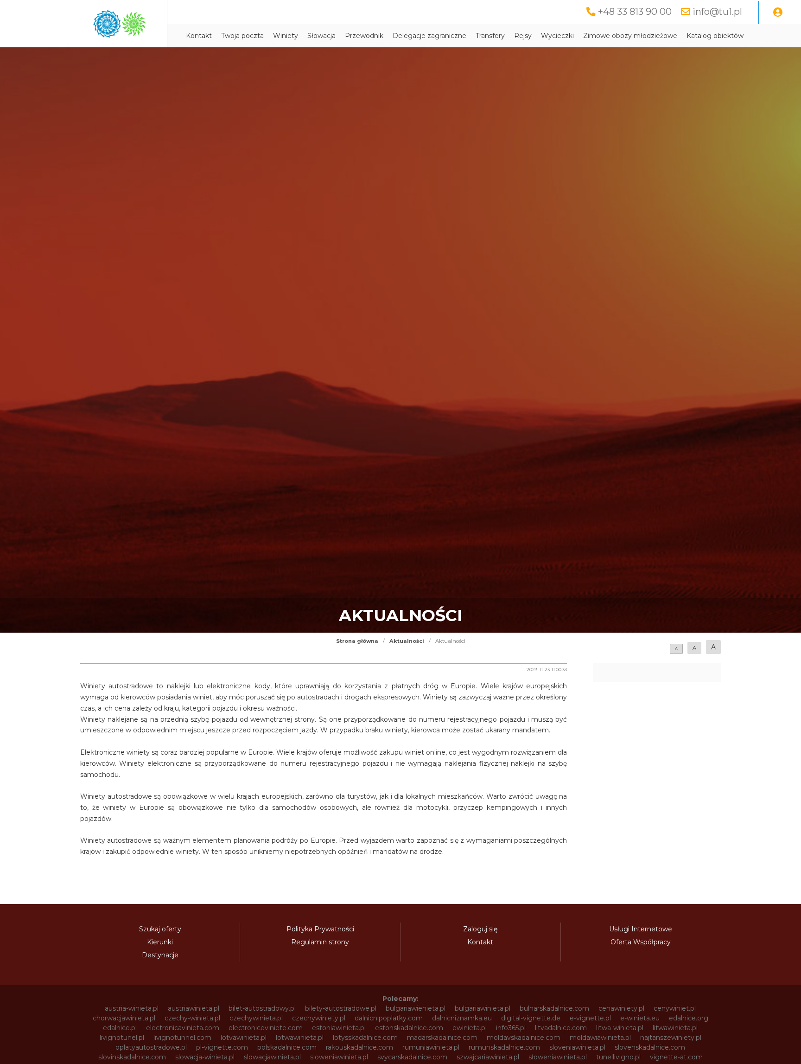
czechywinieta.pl (256, 1018)
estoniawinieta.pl (339, 1028)
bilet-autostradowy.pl (262, 1008)
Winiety (285, 36)
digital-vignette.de (530, 1018)
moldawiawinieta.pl (600, 1037)
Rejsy (523, 36)
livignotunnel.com (182, 1037)
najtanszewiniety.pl (670, 1037)
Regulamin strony (320, 942)
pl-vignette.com (222, 1047)
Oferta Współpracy (640, 942)
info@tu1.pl (717, 11)
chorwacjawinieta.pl (124, 1018)
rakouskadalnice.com (359, 1047)
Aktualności (406, 641)
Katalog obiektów (715, 36)
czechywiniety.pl (318, 1018)
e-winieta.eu (640, 1018)
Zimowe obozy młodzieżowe (630, 36)
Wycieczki (557, 36)
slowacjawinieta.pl (272, 1057)
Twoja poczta (242, 36)
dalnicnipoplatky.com (389, 1018)
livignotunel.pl (122, 1037)
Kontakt (199, 36)
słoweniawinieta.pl (557, 1057)
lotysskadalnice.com (365, 1037)
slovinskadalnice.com (132, 1057)
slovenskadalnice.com (650, 1047)
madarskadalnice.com (442, 1037)
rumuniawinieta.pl (430, 1047)
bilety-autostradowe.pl (340, 1008)
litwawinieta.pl (675, 1028)
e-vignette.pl (590, 1018)
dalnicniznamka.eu (462, 1018)
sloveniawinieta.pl (577, 1047)
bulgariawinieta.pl (482, 1008)
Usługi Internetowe (640, 929)
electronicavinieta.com (182, 1028)
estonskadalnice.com (409, 1028)
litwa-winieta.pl (619, 1028)
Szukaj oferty (160, 929)
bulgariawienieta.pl (415, 1008)
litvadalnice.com (561, 1028)
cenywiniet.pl (675, 1008)
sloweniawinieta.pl (339, 1057)
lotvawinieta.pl (244, 1037)
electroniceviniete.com (266, 1028)
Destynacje (160, 955)
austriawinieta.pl (193, 1008)
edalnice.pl (120, 1028)
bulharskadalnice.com (554, 1008)
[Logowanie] (778, 12)
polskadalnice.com (287, 1047)
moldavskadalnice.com (523, 1037)
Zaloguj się (480, 929)
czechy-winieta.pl (192, 1018)
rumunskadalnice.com (504, 1047)
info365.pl (511, 1028)
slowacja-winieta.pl (205, 1057)
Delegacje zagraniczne (429, 36)
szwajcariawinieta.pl (488, 1057)
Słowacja (321, 36)
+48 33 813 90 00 (635, 11)
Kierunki (160, 942)
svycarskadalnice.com (412, 1057)
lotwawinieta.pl (300, 1037)
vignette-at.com (676, 1057)
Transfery (490, 36)
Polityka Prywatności (320, 929)
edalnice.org (688, 1018)
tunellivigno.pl (618, 1057)
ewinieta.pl (469, 1028)
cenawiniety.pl (621, 1008)
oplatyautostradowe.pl (151, 1047)
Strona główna (357, 641)
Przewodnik (364, 36)
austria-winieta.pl (132, 1008)
